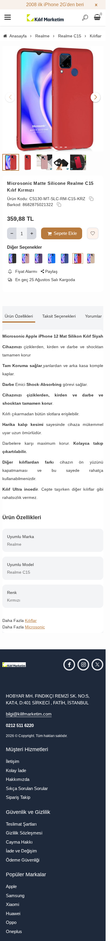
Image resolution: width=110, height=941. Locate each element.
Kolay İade (16, 766)
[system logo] (45, 18)
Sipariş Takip (18, 792)
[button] (43, 142)
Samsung (15, 891)
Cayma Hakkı (19, 837)
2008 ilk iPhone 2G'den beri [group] (53, 4)
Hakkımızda (17, 774)
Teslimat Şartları (21, 819)
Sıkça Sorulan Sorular (27, 783)
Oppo (11, 917)
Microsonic (35, 622)
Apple (11, 881)
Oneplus (14, 927)
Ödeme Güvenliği (22, 855)
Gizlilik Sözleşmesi (24, 828)
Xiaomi (12, 899)
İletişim (12, 756)
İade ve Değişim (21, 846)
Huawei (13, 909)
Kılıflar (31, 616)
